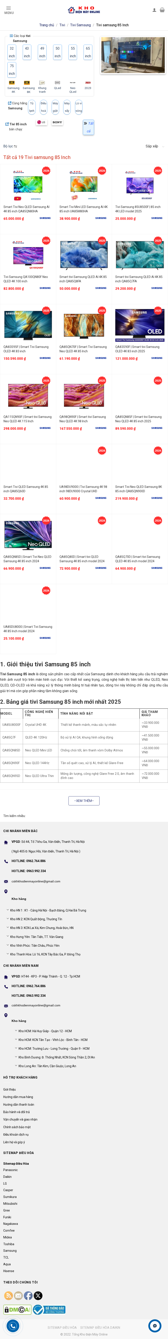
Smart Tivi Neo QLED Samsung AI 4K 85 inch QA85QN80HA (26, 209)
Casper (8, 1190)
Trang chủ (46, 25)
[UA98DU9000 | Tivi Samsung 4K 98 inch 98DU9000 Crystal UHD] (84, 465)
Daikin (7, 1176)
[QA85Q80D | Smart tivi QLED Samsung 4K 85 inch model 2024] (84, 535)
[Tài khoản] (154, 10)
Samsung (10, 1250)
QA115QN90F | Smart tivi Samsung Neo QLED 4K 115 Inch (28, 419)
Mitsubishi (10, 1203)
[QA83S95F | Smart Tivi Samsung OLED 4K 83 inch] (28, 325)
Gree (6, 1210)
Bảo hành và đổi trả (16, 1112)
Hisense (8, 1271)
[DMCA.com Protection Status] (17, 1310)
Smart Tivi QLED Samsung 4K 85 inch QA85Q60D (26, 489)
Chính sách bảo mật (17, 1127)
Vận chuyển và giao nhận (20, 1119)
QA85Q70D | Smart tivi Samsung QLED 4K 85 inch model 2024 (137, 559)
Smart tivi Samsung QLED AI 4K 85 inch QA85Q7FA (139, 279)
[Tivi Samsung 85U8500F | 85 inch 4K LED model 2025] (139, 186)
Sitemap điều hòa (62, 1327)
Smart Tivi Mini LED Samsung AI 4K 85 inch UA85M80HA (84, 209)
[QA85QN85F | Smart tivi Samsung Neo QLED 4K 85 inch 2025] (139, 395)
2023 (87, 88)
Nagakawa (10, 1224)
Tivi (62, 25)
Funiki (7, 1217)
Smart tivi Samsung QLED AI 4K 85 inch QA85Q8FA (83, 279)
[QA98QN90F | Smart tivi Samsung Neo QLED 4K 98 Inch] (84, 395)
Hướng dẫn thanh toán (18, 1104)
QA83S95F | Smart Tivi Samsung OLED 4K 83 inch (26, 349)
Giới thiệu (9, 1089)
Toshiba (8, 1244)
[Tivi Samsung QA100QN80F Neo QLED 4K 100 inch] (28, 255)
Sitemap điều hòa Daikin (100, 1327)
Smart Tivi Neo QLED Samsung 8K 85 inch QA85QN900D (138, 489)
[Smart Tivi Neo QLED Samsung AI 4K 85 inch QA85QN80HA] (28, 186)
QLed (57, 88)
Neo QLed (72, 90)
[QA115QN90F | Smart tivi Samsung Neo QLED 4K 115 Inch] (28, 395)
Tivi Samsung (80, 25)
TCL (6, 1257)
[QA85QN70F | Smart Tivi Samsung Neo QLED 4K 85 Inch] (84, 325)
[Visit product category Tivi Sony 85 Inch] (57, 122)
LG (5, 1183)
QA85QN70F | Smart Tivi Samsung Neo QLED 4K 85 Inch (83, 349)
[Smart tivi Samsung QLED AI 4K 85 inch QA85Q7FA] (139, 255)
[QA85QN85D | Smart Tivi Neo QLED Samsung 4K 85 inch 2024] (28, 535)
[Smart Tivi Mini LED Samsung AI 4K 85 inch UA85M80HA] (84, 186)
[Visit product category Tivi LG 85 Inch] (41, 122)
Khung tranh (42, 90)
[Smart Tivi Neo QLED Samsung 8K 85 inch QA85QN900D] (139, 465)
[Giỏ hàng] (162, 10)
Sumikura (10, 1197)
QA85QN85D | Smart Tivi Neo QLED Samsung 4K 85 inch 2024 (27, 559)
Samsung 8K (29, 90)
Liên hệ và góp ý (14, 1142)
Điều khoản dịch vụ (16, 1134)
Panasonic (10, 1170)
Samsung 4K (13, 90)
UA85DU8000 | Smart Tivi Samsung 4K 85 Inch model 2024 (28, 629)
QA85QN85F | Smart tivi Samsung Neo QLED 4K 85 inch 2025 (138, 419)
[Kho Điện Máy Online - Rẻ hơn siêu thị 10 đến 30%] (84, 10)
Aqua (7, 1264)
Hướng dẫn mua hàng (18, 1097)
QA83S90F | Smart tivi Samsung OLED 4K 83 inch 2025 (137, 349)
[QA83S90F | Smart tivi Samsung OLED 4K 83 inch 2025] (139, 325)
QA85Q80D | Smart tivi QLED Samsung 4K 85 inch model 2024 (82, 559)
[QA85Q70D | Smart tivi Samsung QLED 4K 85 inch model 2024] (139, 535)
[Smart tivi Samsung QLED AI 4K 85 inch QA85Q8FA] (84, 255)
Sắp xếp (152, 146)
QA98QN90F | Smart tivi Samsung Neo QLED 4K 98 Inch (83, 419)
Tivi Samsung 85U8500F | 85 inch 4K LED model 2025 (138, 209)
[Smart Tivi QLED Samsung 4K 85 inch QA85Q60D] (28, 465)
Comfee (9, 1230)
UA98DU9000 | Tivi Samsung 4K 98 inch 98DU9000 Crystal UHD (83, 489)
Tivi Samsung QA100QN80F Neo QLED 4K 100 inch (26, 279)
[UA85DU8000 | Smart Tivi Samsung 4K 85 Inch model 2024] (28, 605)
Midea (7, 1237)
